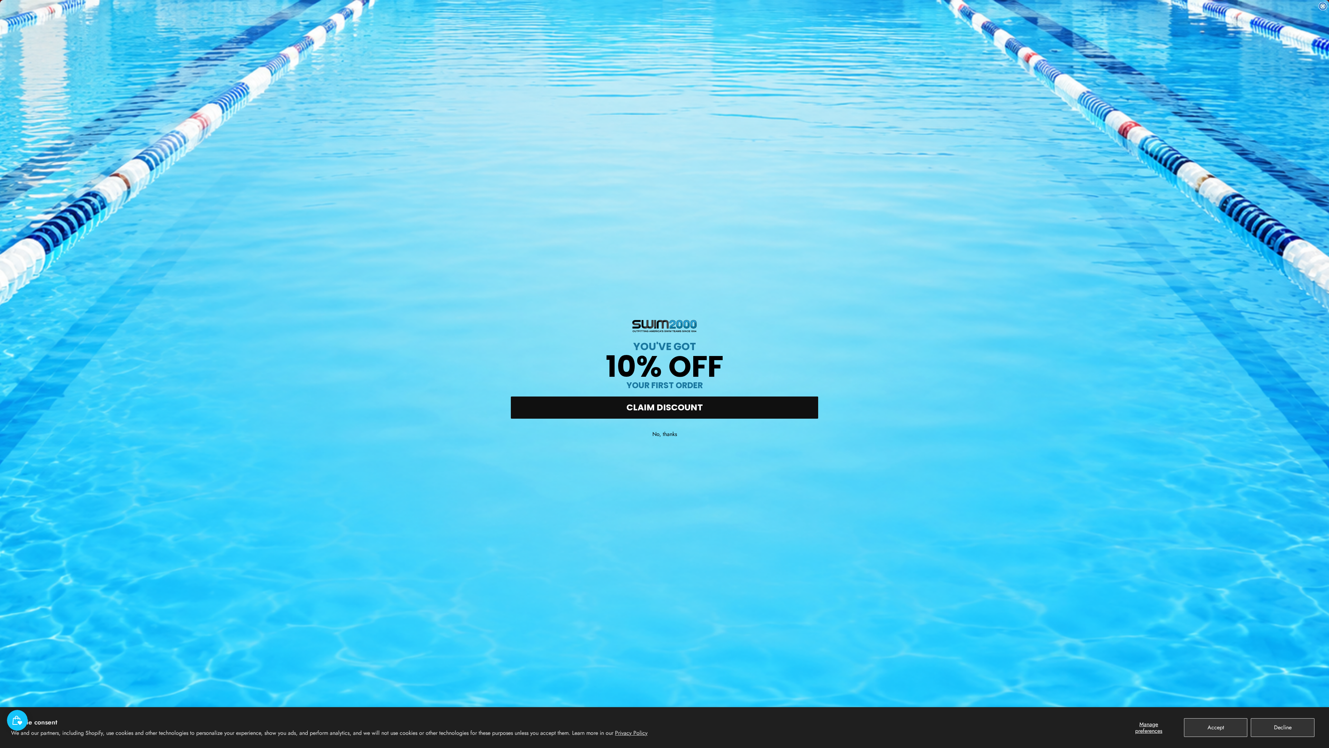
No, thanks (664, 434)
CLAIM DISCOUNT (664, 407)
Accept (1216, 727)
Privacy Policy (631, 733)
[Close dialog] (1322, 6)
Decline (1283, 727)
